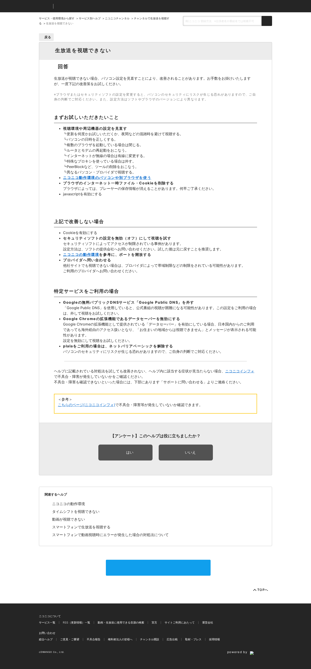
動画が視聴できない (68, 519)
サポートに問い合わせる (158, 567)
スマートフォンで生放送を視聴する (81, 527)
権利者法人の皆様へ (120, 639)
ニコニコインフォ (239, 371)
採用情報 (214, 639)
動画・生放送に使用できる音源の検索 (121, 622)
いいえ (190, 452)
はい (129, 452)
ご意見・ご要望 (69, 639)
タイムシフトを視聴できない (75, 511)
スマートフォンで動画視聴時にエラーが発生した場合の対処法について (110, 534)
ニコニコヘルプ (81, 6)
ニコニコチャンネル (117, 18)
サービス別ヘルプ (90, 18)
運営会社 (207, 622)
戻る (47, 37)
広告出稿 (172, 639)
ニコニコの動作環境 (68, 503)
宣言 (154, 622)
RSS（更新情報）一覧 (76, 622)
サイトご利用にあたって (180, 622)
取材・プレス (193, 639)
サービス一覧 (47, 622)
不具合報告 (93, 639)
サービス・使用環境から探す (56, 18)
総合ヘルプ (46, 639)
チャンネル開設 (149, 639)
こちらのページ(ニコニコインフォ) (86, 404)
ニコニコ (45, 6)
